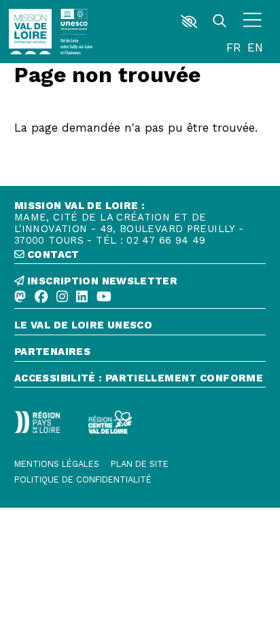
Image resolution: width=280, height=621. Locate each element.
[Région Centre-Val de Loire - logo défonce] (110, 422)
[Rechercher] (220, 22)
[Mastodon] (20, 297)
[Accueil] (30, 31)
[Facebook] (41, 297)
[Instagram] (62, 297)
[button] (189, 22)
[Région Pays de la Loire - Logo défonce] (37, 422)
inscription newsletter (100, 281)
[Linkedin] (82, 297)
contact (52, 255)
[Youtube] (104, 297)
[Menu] (253, 22)
